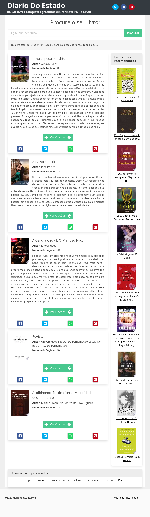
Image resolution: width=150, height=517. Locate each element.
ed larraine (79, 480)
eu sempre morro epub (101, 480)
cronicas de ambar (59, 480)
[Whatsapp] (70, 149)
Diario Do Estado (36, 5)
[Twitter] (115, 7)
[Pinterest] (132, 7)
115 (120, 480)
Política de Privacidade (125, 497)
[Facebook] (124, 7)
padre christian (36, 480)
